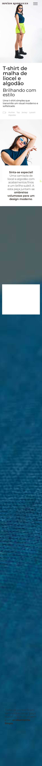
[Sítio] (15, 3)
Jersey (24, 112)
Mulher (11, 112)
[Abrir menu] (35, 4)
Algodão (12, 115)
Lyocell (32, 112)
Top (18, 112)
